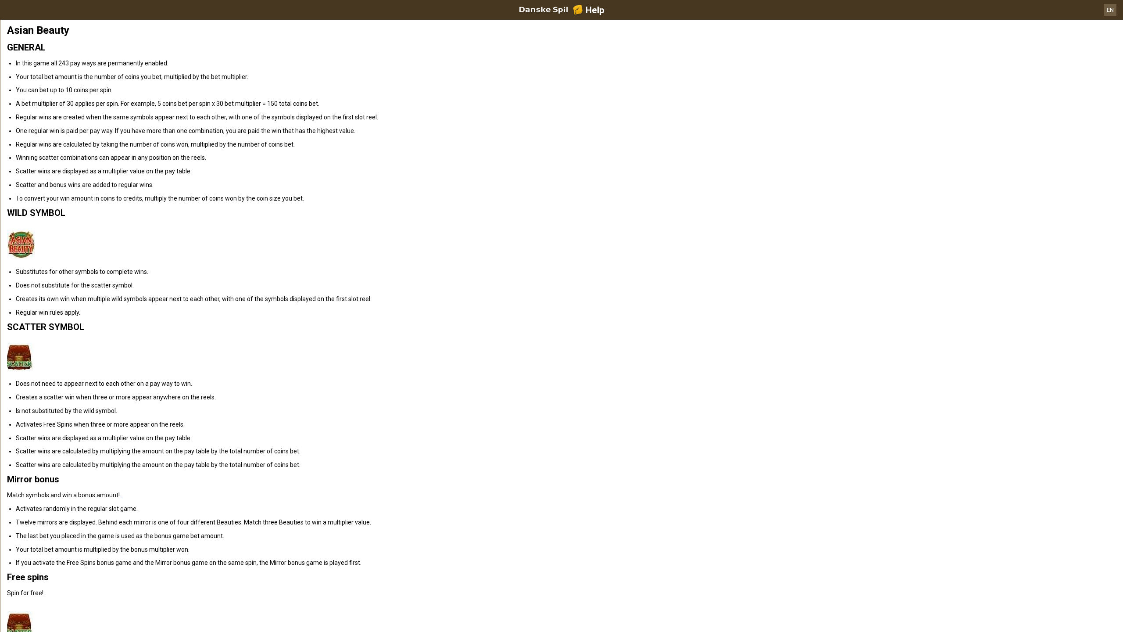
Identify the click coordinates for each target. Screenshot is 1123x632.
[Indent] (121, 495)
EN (1110, 10)
